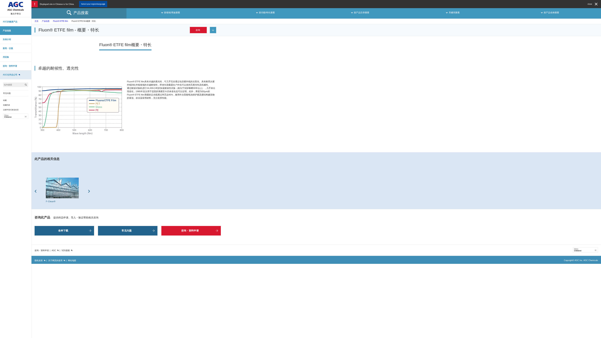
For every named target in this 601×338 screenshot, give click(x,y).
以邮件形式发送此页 (11, 110)
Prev (35, 191)
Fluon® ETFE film (60, 21)
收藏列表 (6, 105)
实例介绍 (7, 39)
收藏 (5, 100)
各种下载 (63, 230)
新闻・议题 (8, 48)
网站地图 (72, 260)
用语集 (6, 57)
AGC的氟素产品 (10, 21)
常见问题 (7, 93)
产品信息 (7, 30)
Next (89, 191)
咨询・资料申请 (10, 66)
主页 (36, 21)
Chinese (8, 116)
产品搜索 (80, 13)
